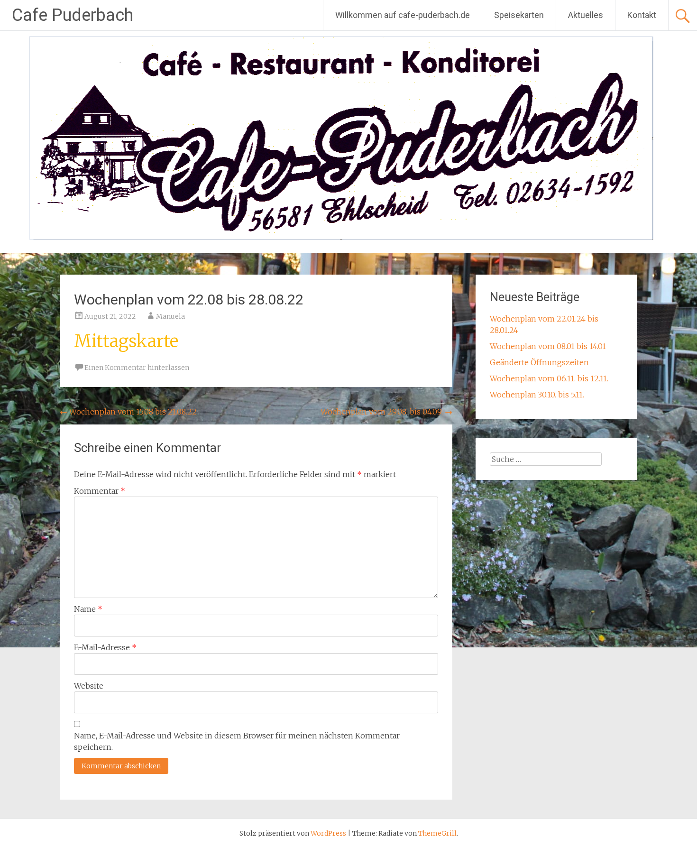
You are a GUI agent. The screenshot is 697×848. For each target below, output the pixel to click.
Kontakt (641, 15)
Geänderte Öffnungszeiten (539, 362)
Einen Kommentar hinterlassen (136, 367)
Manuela (170, 316)
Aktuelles (585, 15)
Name (88, 609)
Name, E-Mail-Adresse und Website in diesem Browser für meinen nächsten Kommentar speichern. (237, 741)
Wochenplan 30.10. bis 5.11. (537, 394)
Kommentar (99, 491)
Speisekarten (519, 15)
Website (88, 686)
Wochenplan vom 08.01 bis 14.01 (548, 346)
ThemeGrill (437, 833)
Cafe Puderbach (72, 15)
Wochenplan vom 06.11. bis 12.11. (549, 378)
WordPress (328, 833)
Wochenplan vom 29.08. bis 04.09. (386, 411)
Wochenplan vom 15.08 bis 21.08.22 (128, 411)
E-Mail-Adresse (105, 647)
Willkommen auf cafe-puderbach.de (402, 15)
